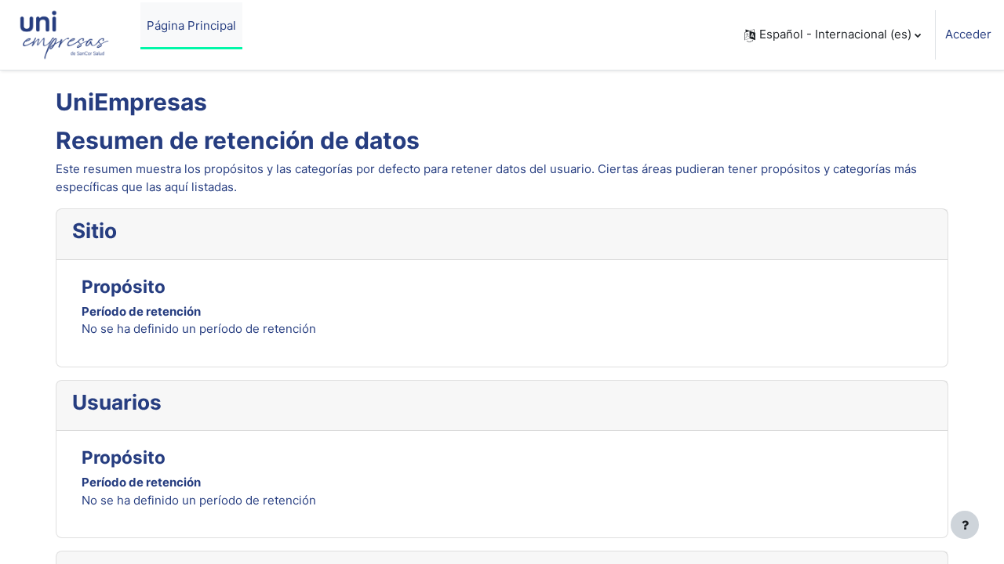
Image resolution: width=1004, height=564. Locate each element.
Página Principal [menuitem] (191, 25)
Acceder (968, 34)
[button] (832, 34)
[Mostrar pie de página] (965, 525)
